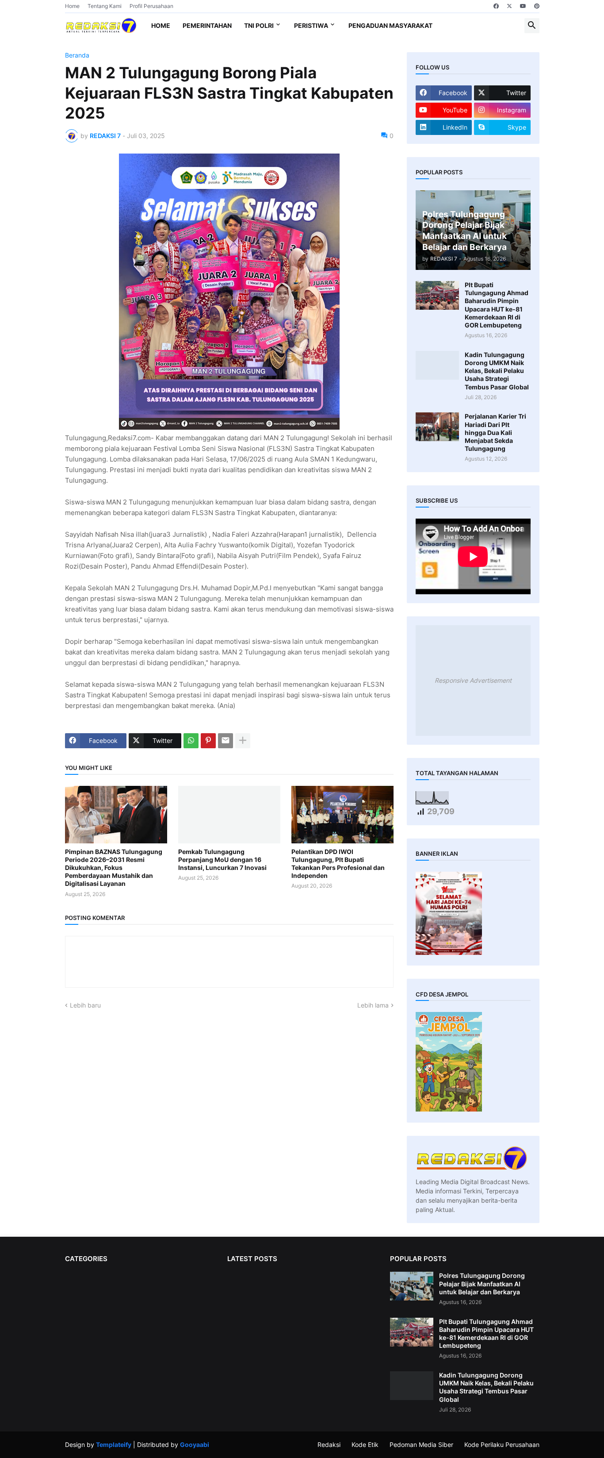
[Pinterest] (208, 740)
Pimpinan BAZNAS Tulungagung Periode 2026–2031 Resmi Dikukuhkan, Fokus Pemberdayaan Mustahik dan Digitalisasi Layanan (113, 868)
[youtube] (523, 6)
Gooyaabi (194, 1444)
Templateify (113, 1444)
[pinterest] (536, 6)
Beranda (77, 55)
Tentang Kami (105, 6)
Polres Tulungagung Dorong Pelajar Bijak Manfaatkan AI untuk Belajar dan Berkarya (482, 1283)
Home (72, 6)
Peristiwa (311, 25)
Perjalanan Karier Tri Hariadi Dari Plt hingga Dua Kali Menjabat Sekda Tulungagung (495, 432)
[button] (531, 25)
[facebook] (496, 6)
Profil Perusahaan (151, 6)
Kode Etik (365, 1444)
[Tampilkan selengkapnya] (242, 740)
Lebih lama (373, 1005)
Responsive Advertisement (473, 680)
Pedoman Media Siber (421, 1444)
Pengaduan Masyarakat (390, 25)
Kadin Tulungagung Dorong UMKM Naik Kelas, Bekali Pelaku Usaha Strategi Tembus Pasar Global (497, 371)
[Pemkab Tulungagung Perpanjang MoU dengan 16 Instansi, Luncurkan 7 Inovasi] (229, 814)
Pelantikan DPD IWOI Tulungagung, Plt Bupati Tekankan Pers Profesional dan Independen (338, 864)
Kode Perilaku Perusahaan (501, 1444)
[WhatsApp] (191, 740)
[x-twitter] (509, 6)
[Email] (225, 740)
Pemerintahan (207, 25)
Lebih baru (85, 1005)
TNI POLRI (259, 25)
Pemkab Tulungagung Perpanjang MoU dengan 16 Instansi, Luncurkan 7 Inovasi (222, 859)
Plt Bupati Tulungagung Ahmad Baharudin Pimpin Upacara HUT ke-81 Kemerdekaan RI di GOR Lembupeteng (496, 305)
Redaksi (328, 1444)
